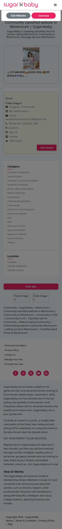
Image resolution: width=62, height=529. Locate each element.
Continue (43, 15)
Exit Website (18, 15)
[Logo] (21, 5)
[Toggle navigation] (55, 5)
